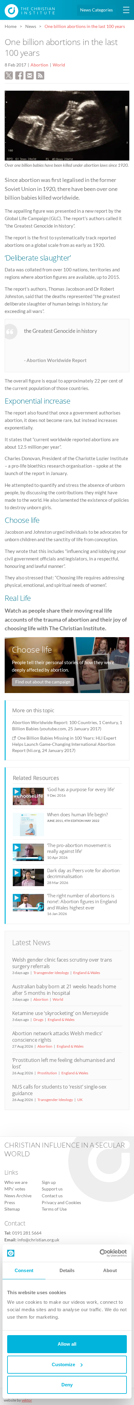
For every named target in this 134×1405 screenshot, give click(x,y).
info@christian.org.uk (38, 1239)
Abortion (39, 64)
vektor (27, 1400)
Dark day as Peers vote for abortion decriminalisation (83, 873)
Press (9, 1202)
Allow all (67, 1344)
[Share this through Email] (30, 75)
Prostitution (47, 1073)
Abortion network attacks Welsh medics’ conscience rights (57, 1036)
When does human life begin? (77, 814)
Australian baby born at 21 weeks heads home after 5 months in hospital (64, 989)
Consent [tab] (24, 1270)
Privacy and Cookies (61, 1202)
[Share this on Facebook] (19, 75)
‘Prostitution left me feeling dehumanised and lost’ (63, 1063)
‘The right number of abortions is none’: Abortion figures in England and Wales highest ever (82, 901)
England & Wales (86, 972)
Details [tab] (67, 1270)
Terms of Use (54, 1209)
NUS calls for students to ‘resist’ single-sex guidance (59, 1090)
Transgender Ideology (51, 972)
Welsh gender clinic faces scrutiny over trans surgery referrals (62, 963)
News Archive (17, 1195)
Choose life (32, 649)
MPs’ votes (14, 1188)
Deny (67, 1384)
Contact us (52, 1195)
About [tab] (110, 1270)
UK (80, 1099)
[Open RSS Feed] (40, 75)
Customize (63, 1364)
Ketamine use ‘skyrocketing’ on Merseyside (60, 1013)
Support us (52, 1188)
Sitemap (12, 1209)
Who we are (15, 1182)
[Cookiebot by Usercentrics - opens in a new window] (99, 1253)
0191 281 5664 (26, 1233)
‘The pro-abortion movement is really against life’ (79, 848)
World (59, 64)
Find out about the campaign (42, 681)
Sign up (49, 1182)
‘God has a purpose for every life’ (81, 789)
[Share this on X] (9, 75)
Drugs (38, 1019)
